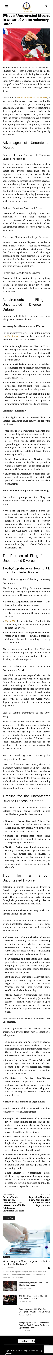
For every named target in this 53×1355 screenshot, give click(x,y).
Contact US (26, 1341)
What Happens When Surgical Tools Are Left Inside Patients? (26, 1263)
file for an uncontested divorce (32, 98)
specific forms (10, 336)
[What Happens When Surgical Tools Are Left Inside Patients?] (26, 1240)
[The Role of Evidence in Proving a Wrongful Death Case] (10, 1300)
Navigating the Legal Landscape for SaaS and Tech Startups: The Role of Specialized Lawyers (34, 1325)
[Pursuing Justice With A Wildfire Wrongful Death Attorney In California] (10, 1313)
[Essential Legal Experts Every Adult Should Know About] (10, 1286)
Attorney (6, 1257)
